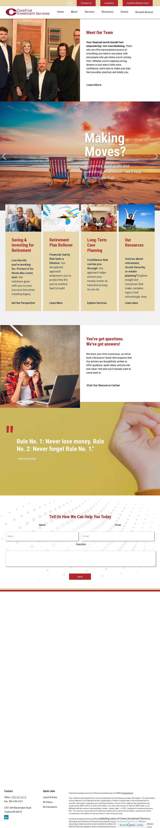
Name (42, 524)
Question (81, 544)
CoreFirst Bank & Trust (138, 3)
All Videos (48, 802)
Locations (109, 3)
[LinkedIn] (70, 3)
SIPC (71, 824)
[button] (60, 12)
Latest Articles (50, 797)
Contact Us (86, 3)
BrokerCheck (127, 793)
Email (118, 524)
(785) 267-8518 (18, 797)
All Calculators (50, 807)
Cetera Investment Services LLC (125, 822)
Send (80, 577)
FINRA (75, 824)
